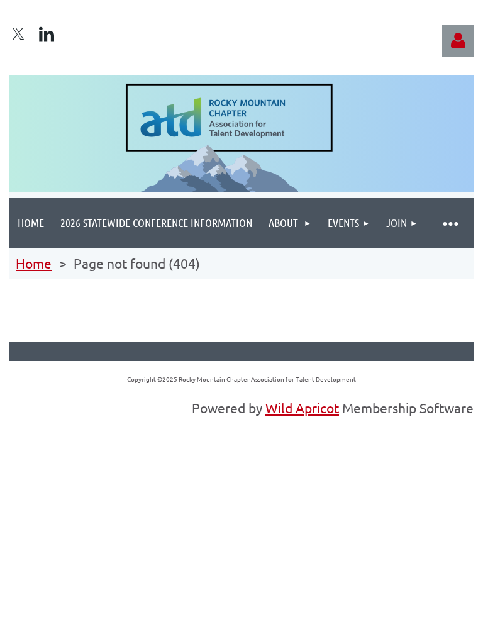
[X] (18, 34)
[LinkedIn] (46, 34)
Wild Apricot (302, 407)
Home (34, 263)
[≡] (450, 223)
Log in (458, 41)
